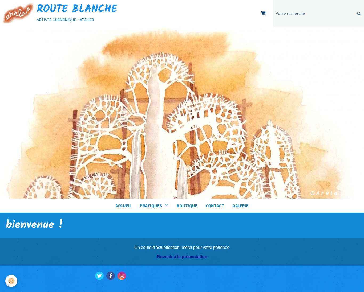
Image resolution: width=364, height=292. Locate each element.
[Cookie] (11, 281)
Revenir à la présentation (182, 256)
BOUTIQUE (187, 205)
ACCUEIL (123, 205)
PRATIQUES (151, 205)
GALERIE (240, 205)
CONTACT (215, 205)
